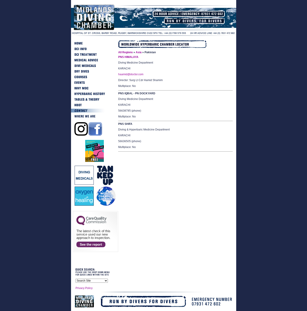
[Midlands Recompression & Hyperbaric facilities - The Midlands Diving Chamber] (104, 30)
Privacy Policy (84, 288)
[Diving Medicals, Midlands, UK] (94, 67)
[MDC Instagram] (81, 134)
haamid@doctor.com (130, 74)
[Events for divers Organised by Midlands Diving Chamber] (94, 84)
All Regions (125, 52)
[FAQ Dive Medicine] (94, 161)
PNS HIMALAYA (128, 57)
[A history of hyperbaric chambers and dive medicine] (94, 95)
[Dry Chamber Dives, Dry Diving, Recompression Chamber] (94, 73)
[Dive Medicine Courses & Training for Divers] (94, 78)
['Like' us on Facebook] (95, 134)
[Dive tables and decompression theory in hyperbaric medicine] (94, 101)
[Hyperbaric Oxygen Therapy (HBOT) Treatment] (94, 106)
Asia (139, 52)
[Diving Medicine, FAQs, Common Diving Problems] (94, 62)
